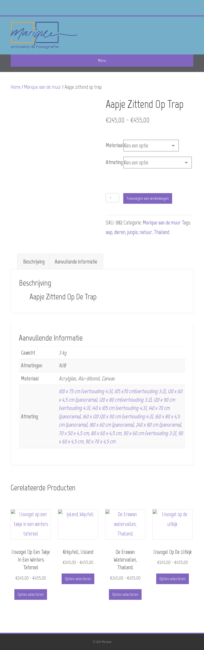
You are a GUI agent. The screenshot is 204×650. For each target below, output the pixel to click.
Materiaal (115, 145)
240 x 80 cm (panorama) (158, 424)
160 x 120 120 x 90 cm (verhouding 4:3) (118, 416)
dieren (119, 232)
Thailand (161, 232)
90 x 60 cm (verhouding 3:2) (149, 433)
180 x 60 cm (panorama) (111, 424)
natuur (146, 232)
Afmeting (114, 162)
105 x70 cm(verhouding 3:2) (139, 391)
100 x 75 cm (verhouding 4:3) (85, 391)
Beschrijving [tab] (34, 261)
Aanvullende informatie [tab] (76, 261)
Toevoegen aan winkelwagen (147, 198)
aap (109, 232)
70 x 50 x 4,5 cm (74, 433)
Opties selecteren (31, 594)
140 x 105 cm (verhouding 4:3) (119, 408)
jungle (132, 232)
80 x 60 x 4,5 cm (106, 433)
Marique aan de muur (42, 87)
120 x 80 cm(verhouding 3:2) (125, 399)
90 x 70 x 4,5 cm (100, 441)
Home (16, 87)
